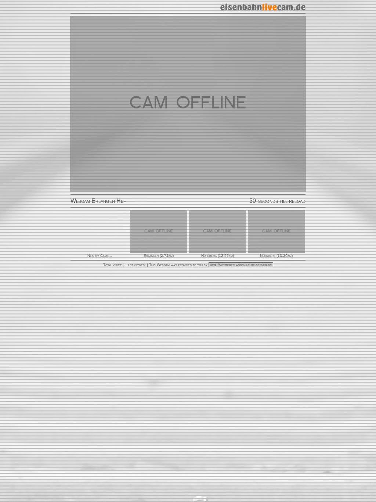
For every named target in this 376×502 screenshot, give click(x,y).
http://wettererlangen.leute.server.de (241, 265)
